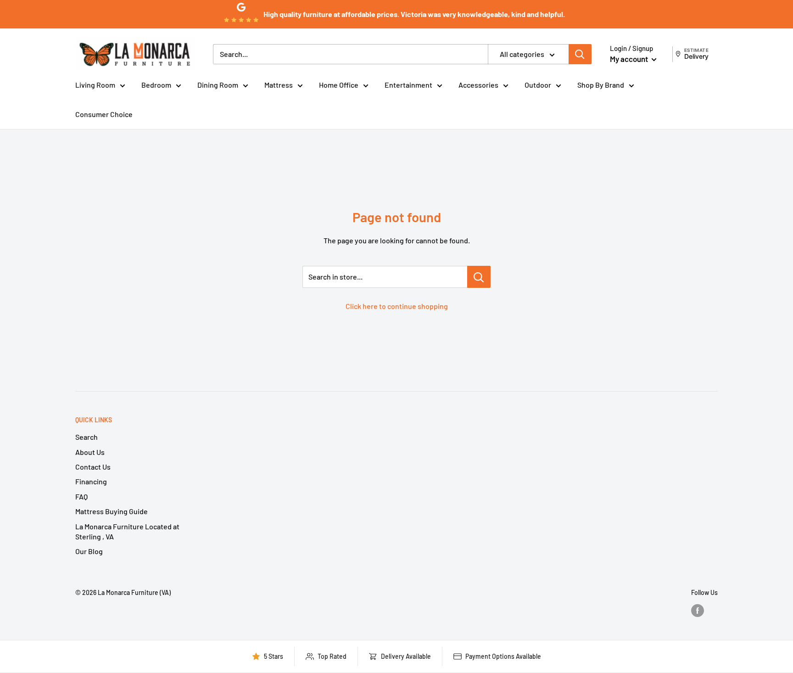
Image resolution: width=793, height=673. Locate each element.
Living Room (95, 84)
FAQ (81, 496)
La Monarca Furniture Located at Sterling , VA (127, 531)
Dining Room (217, 84)
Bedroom (156, 84)
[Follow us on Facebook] (697, 610)
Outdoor (538, 84)
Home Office (338, 84)
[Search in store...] (479, 277)
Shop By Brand (600, 84)
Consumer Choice (104, 114)
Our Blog (89, 551)
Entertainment (408, 84)
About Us (90, 452)
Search (86, 436)
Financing (91, 481)
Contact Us (93, 466)
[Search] (580, 54)
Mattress (278, 84)
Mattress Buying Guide (111, 511)
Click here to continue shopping (397, 306)
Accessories (478, 84)
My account (629, 58)
